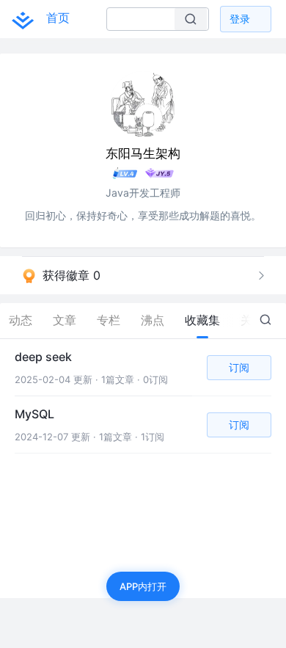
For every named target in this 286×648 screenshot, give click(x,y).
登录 (240, 18)
